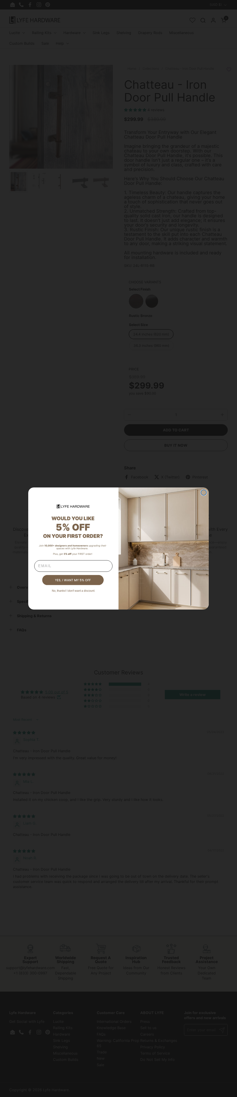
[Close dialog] (203, 492)
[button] (73, 580)
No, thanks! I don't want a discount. (73, 590)
